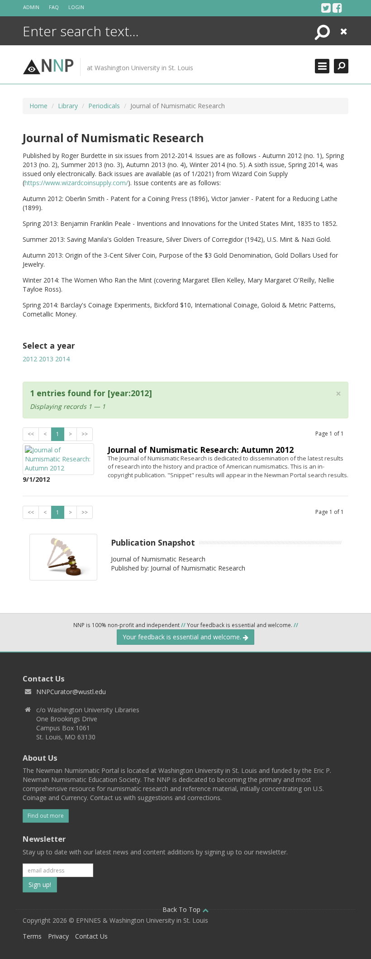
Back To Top (182, 909)
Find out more (46, 816)
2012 (30, 359)
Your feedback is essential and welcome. (183, 637)
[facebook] (337, 7)
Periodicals (104, 105)
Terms (32, 936)
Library (68, 105)
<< (31, 434)
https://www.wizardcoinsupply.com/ (76, 182)
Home (38, 105)
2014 (62, 359)
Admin (31, 7)
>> (84, 434)
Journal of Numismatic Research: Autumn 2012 (201, 449)
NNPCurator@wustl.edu (71, 691)
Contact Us (91, 936)
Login (76, 7)
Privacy (58, 936)
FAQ (54, 7)
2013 (46, 359)
